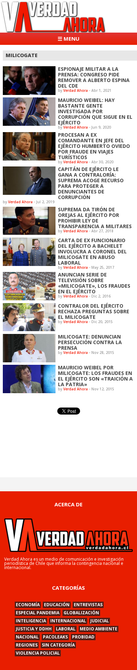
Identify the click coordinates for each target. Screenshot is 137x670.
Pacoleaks (55, 637)
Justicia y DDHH (34, 629)
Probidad (83, 637)
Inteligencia (31, 621)
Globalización (81, 613)
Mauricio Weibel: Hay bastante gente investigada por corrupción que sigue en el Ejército (95, 111)
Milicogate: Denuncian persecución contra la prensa (90, 342)
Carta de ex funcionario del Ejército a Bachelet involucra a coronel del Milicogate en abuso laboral (92, 251)
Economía (28, 605)
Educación (57, 605)
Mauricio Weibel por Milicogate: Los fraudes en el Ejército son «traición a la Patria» (95, 376)
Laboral (66, 629)
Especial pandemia (37, 613)
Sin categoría (58, 645)
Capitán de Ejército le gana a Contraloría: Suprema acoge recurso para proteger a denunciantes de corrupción (91, 183)
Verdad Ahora (75, 90)
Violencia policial (38, 653)
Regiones (27, 645)
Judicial (99, 621)
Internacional (68, 621)
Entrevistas (88, 605)
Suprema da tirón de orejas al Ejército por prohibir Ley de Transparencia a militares (95, 218)
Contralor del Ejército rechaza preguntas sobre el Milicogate (93, 311)
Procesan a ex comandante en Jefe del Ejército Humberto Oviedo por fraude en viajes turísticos (94, 145)
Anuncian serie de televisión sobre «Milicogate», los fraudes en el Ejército (94, 283)
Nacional (27, 637)
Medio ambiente (98, 629)
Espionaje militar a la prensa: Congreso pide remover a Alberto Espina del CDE (94, 77)
